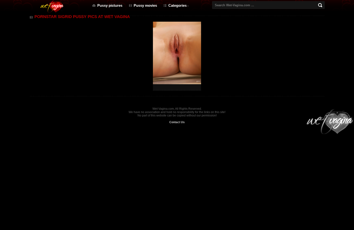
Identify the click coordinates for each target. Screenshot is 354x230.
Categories (177, 5)
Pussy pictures (109, 5)
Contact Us (177, 122)
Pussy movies (145, 5)
